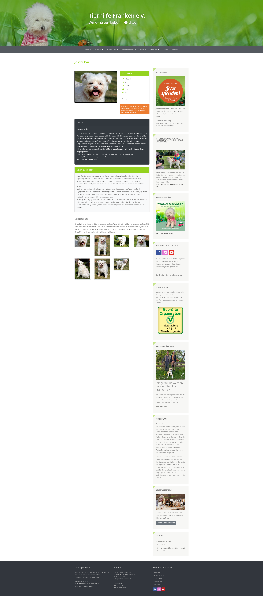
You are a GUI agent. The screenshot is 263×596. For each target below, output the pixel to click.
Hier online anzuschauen (164, 233)
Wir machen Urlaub (164, 541)
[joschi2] (102, 245)
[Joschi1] (82, 241)
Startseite (88, 50)
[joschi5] (141, 241)
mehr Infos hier (161, 407)
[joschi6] (82, 269)
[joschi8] (122, 264)
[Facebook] (155, 589)
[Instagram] (159, 589)
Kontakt (165, 50)
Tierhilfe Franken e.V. (117, 15)
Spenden (175, 50)
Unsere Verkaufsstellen (166, 523)
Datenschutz (157, 581)
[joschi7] (102, 269)
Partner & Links (158, 575)
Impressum (157, 584)
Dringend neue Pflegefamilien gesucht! (171, 548)
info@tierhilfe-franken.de (123, 579)
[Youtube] (163, 589)
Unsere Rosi (157, 578)
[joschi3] (122, 241)
